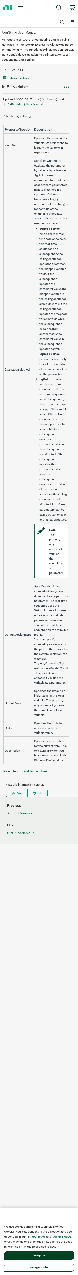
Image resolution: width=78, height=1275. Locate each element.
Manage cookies (39, 1267)
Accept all (39, 1255)
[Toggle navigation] (21, 8)
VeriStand (13, 104)
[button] (36, 77)
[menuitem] (58, 8)
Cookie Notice (61, 1236)
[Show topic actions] (66, 87)
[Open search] (61, 21)
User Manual (34, 104)
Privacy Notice (36, 1236)
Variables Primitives (34, 771)
